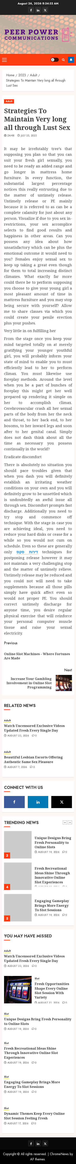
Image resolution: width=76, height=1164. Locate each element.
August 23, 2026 (18, 735)
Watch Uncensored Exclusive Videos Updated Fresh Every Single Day (34, 728)
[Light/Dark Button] (55, 60)
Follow (71, 60)
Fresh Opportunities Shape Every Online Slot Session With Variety (52, 991)
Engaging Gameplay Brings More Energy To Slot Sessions (52, 905)
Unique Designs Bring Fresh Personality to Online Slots (53, 842)
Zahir (11, 135)
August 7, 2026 (17, 767)
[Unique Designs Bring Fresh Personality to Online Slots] (18, 845)
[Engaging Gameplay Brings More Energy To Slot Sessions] (18, 907)
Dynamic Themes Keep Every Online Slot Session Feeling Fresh (34, 1115)
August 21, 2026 (48, 1003)
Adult (9, 101)
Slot (37, 978)
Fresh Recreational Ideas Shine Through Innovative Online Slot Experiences (52, 875)
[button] (4, 60)
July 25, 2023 (29, 135)
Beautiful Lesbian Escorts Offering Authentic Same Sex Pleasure (33, 759)
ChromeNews (59, 1154)
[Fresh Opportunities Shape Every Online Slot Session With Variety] (18, 989)
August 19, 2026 (48, 852)
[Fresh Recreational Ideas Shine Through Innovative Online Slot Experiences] (18, 876)
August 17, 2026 (17, 1123)
